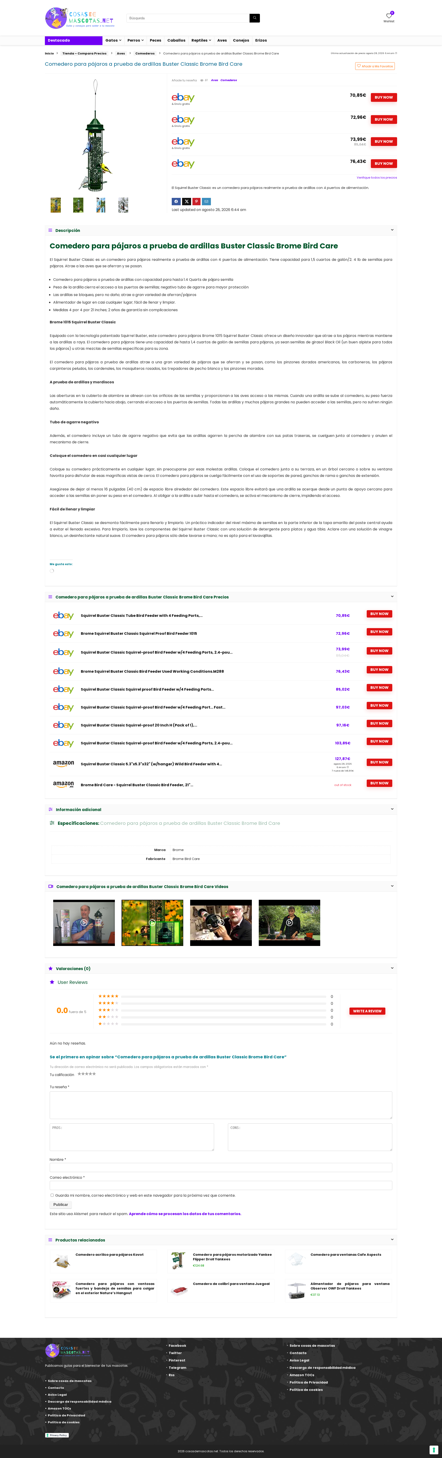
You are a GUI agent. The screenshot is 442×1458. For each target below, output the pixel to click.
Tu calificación (62, 1074)
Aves (222, 40)
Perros (134, 40)
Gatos (111, 40)
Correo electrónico (67, 1177)
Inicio (49, 53)
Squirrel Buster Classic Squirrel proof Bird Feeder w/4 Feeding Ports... (147, 689)
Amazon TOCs (59, 1408)
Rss (171, 1375)
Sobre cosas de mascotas (70, 1381)
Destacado (59, 40)
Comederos (145, 53)
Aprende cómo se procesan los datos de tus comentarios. (185, 1213)
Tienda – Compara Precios (84, 53)
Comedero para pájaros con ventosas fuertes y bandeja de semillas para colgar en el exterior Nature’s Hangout (115, 1288)
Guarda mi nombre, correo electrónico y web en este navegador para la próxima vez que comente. (145, 1195)
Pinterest (177, 1360)
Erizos (261, 40)
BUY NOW (384, 97)
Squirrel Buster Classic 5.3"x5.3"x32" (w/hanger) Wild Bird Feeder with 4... (151, 764)
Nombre (58, 1159)
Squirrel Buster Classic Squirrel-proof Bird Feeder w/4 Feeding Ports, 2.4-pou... (157, 652)
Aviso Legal (57, 1395)
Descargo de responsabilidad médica (79, 1401)
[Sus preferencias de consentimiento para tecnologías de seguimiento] (434, 1450)
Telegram (177, 1367)
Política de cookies (64, 1422)
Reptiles (199, 40)
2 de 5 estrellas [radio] (81, 1073)
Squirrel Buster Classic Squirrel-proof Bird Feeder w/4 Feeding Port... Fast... (153, 707)
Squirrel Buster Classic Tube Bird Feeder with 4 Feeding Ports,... (142, 615)
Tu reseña (59, 1087)
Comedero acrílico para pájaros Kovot (110, 1254)
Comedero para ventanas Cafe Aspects (346, 1254)
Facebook (177, 1345)
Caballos (176, 40)
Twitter (175, 1353)
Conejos (241, 40)
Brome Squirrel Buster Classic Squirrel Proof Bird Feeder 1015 (139, 633)
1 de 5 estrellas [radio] (79, 1073)
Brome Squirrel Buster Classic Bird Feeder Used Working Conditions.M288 (152, 671)
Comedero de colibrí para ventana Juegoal (231, 1283)
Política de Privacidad (66, 1415)
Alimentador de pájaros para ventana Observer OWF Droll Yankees (350, 1286)
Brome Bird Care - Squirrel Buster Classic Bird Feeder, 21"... (137, 785)
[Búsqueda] (255, 18)
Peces (155, 40)
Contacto (56, 1388)
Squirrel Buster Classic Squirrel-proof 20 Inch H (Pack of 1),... (139, 725)
